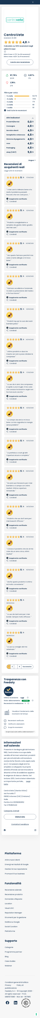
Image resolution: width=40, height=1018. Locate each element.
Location (8, 903)
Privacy (8, 985)
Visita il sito (20, 817)
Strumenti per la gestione (15, 917)
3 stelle (10, 102)
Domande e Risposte (13, 899)
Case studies (10, 961)
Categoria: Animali (11, 811)
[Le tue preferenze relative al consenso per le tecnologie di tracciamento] (36, 1014)
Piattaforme (10, 931)
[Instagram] (35, 830)
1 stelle (9, 107)
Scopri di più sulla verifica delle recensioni (19, 732)
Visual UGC (9, 908)
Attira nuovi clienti (12, 860)
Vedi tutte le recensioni (17, 110)
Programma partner (13, 952)
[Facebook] (5, 830)
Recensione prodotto (14, 894)
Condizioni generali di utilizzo (16, 982)
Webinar (8, 965)
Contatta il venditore (20, 824)
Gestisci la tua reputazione (16, 869)
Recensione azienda (13, 890)
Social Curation (11, 926)
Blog (6, 956)
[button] (20, 712)
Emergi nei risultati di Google (16, 864)
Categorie (9, 947)
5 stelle (10, 96)
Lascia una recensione (20, 62)
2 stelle (10, 105)
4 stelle (10, 99)
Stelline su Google (12, 922)
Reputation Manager (13, 913)
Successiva (27, 667)
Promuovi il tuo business (15, 873)
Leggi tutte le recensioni (13, 171)
